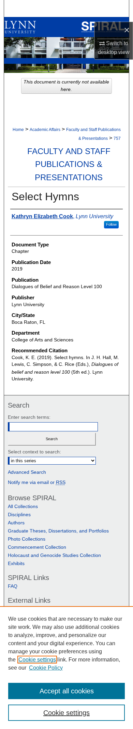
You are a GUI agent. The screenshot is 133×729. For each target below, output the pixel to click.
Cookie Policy (46, 668)
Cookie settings (37, 659)
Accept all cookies (67, 691)
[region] (66, 667)
